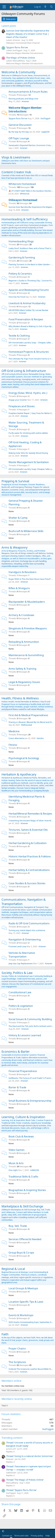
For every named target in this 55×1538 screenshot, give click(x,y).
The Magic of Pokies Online (20, 57)
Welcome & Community (18, 72)
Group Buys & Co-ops (21, 1252)
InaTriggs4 (45, 118)
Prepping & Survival (15, 481)
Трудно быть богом (17, 47)
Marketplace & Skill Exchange (22, 1206)
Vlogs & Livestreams (16, 157)
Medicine (14, 731)
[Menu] (4, 7)
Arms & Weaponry (15, 547)
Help (47, 1535)
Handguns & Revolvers (22, 572)
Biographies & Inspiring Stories (27, 1190)
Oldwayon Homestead (23, 200)
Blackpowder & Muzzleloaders (27, 601)
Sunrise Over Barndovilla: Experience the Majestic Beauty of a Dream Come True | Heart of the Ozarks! (27, 34)
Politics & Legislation (21, 1006)
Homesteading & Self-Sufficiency (25, 219)
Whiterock (24, 193)
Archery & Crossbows (21, 615)
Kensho (40, 738)
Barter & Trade (17, 1087)
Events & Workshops (21, 1315)
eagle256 (45, 131)
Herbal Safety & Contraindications (29, 870)
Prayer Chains (17, 1348)
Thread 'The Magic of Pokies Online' (25, 1479)
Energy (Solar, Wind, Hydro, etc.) (28, 393)
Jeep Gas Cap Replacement (21, 963)
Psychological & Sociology (24, 758)
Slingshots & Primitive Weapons (28, 628)
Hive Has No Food (17, 296)
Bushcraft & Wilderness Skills (26, 531)
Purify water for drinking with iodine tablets (28, 433)
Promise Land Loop (17, 946)
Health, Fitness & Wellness (20, 698)
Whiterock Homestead (22, 184)
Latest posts (9, 25)
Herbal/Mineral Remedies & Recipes (30, 813)
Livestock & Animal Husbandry (27, 303)
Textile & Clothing (19, 335)
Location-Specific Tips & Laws (26, 1301)
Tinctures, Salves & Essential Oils (28, 829)
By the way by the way (19, 131)
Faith (5, 1334)
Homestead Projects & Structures (29, 351)
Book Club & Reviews (21, 1136)
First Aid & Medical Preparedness (28, 715)
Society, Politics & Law (17, 973)
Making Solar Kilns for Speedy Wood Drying (28, 453)
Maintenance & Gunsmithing (26, 655)
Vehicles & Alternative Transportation (22, 954)
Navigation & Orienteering (25, 939)
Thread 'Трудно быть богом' (21, 1489)
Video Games (16, 1150)
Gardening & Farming (22, 257)
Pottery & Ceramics (20, 273)
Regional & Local (13, 1269)
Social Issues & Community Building (30, 1019)
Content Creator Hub (16, 172)
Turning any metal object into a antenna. (27, 930)
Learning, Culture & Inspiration (23, 1117)
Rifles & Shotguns (19, 588)
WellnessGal (26, 724)
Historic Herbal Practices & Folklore (30, 856)
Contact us (7, 1535)
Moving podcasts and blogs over (23, 98)
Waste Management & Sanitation (29, 462)
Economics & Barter (16, 1051)
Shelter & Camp (18, 517)
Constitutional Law (20, 992)
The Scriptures (17, 1362)
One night (13, 1170)
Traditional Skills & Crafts (23, 1176)
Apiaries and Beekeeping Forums (29, 290)
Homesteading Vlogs (21, 241)
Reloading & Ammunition (24, 641)
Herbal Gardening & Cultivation (28, 843)
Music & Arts (16, 1163)
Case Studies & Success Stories (27, 883)
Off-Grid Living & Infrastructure (24, 371)
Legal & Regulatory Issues (24, 682)
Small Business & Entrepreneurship (30, 1100)
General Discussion (20, 125)
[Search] (51, 7)
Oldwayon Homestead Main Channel (23, 42)
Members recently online (17, 1399)
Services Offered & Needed (25, 1239)
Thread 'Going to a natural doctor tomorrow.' (29, 1456)
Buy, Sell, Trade (18, 1226)
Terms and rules (21, 1535)
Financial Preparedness (23, 1071)
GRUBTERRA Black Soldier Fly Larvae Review (28, 310)
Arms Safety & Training (22, 668)
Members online (11, 1380)
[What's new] (45, 7)
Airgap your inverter (18, 399)
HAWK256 (34, 1170)
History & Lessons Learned (25, 1035)
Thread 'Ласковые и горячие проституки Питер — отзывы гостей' (28, 1468)
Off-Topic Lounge (19, 138)
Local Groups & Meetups (23, 1288)
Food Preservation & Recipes (26, 319)
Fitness (13, 745)
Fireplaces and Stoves (22, 406)
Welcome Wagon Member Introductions (24, 53)
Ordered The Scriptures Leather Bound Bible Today (32, 1369)
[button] (3, 1531)
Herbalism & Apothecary (19, 774)
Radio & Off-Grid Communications (29, 923)
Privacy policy (37, 1535)
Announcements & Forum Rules (28, 91)
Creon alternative (16, 738)
